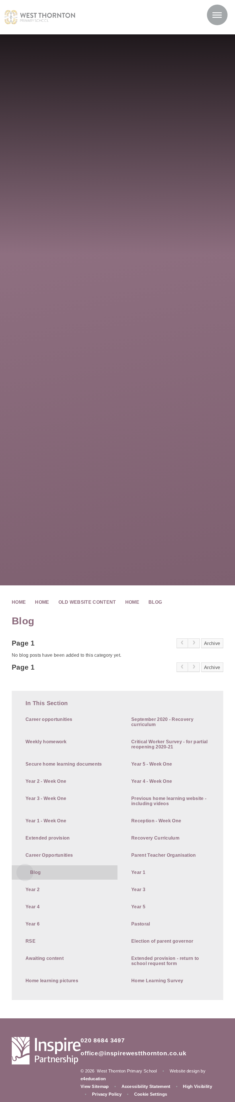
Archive (212, 643)
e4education (93, 1078)
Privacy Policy (107, 1094)
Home (19, 602)
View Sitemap (95, 1086)
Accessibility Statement (146, 1086)
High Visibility (197, 1086)
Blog (155, 602)
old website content (87, 602)
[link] (182, 643)
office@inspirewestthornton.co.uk (134, 1053)
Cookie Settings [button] (150, 1094)
